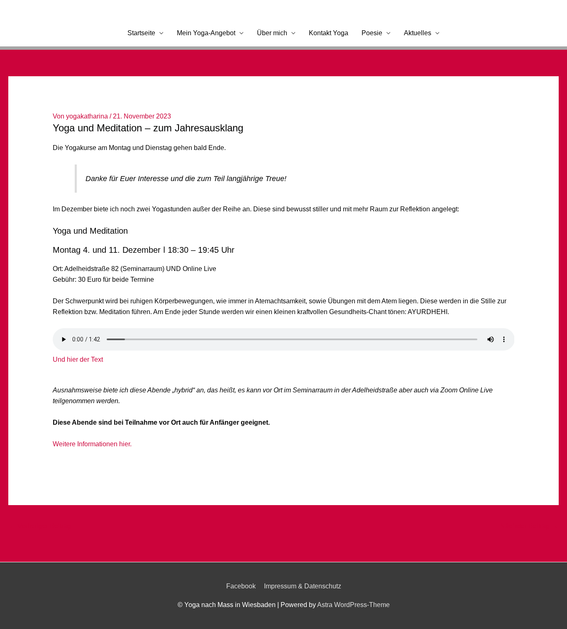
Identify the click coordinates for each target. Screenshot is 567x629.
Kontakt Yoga (328, 32)
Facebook (241, 586)
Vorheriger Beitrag (40, 526)
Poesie (372, 32)
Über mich (272, 32)
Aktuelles (417, 32)
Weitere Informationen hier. (92, 444)
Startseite (141, 32)
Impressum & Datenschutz (302, 586)
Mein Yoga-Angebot (206, 32)
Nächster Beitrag (529, 526)
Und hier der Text (78, 359)
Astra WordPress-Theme (353, 604)
